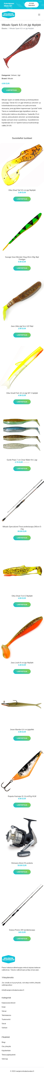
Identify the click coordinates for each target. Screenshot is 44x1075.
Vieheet (13, 75)
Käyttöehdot (6, 1050)
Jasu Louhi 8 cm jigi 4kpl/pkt (22, 663)
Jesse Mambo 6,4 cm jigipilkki (22, 729)
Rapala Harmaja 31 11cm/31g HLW (22, 796)
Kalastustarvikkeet (8, 1003)
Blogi (3, 1042)
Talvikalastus (6, 1015)
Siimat (4, 1011)
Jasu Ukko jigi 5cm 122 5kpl (22, 326)
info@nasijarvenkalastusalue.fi (13, 990)
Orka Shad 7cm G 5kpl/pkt (22, 596)
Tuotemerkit (6, 1019)
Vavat (4, 1023)
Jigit (18, 75)
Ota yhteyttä (6, 1046)
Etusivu (4, 28)
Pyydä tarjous (31, 4)
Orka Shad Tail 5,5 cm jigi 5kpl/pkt (22, 190)
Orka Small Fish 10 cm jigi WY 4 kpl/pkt (22, 393)
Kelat (3, 1007)
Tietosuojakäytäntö (8, 1055)
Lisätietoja (11, 90)
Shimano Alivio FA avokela (22, 863)
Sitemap (5, 1059)
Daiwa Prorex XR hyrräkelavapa (22, 930)
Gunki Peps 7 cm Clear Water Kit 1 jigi (22, 460)
